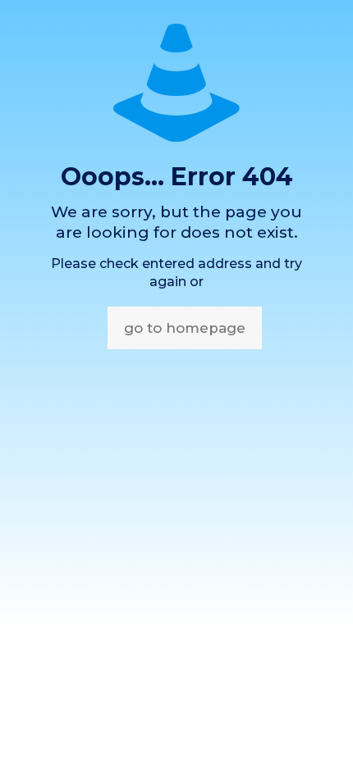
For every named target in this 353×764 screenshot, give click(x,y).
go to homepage (184, 328)
